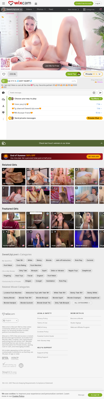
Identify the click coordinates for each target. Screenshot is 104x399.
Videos (30, 9)
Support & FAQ (42, 353)
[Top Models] (35, 3)
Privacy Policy (42, 318)
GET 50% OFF (93, 156)
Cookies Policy (42, 332)
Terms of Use (42, 323)
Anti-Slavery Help (43, 340)
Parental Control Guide (45, 336)
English (8, 320)
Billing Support (42, 357)
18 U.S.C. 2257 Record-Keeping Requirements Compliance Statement (27, 383)
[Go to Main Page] (19, 3)
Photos (41, 9)
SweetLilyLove (10, 254)
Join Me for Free (52, 66)
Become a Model (77, 318)
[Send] (100, 92)
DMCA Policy (42, 327)
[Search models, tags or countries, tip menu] (100, 9)
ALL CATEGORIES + (82, 303)
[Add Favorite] (3, 74)
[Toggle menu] (3, 3)
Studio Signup (76, 323)
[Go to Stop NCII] (9, 372)
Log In (97, 3)
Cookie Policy (18, 396)
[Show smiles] (94, 92)
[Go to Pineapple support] (21, 365)
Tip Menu (95, 99)
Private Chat (93, 118)
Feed (51, 9)
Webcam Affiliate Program (80, 327)
